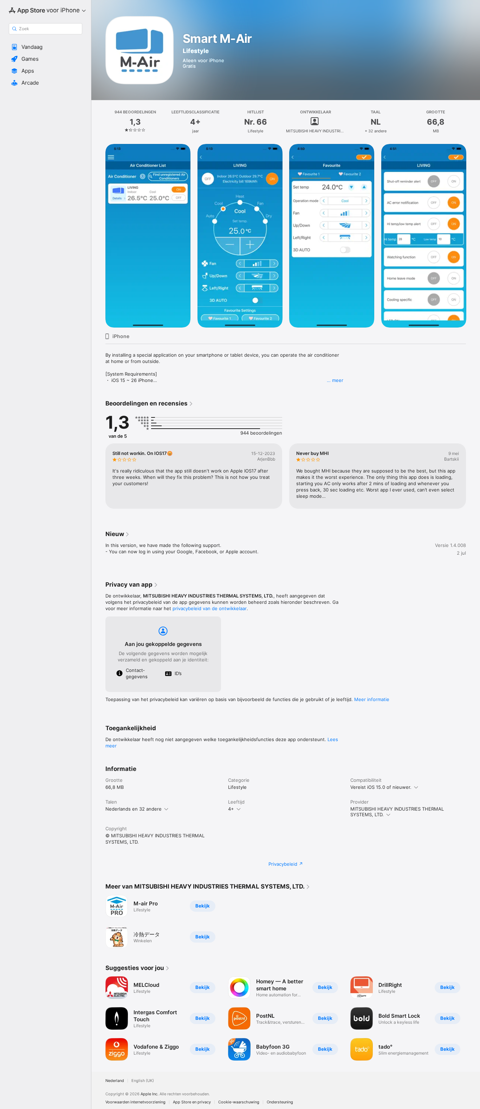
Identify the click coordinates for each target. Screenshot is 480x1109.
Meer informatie (371, 699)
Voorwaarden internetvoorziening (135, 1102)
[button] (45, 47)
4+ (231, 809)
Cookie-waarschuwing (238, 1102)
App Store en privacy (192, 1102)
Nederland (114, 1081)
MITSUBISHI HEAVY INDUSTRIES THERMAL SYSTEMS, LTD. (397, 811)
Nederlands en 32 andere (133, 809)
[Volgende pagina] (473, 235)
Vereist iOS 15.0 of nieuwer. (380, 787)
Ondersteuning (280, 1102)
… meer (335, 380)
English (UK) (142, 1081)
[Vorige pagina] (98, 235)
